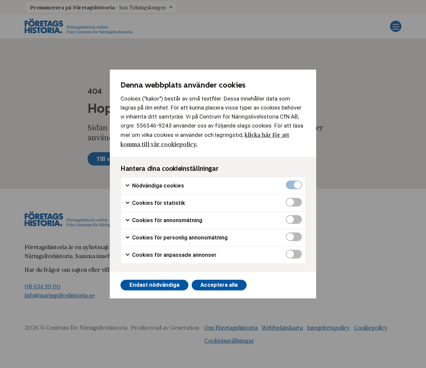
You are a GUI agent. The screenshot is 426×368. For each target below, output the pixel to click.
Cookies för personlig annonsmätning (179, 237)
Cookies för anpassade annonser (173, 254)
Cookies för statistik (158, 202)
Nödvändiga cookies (157, 185)
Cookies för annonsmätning (166, 220)
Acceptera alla (219, 284)
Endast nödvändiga (154, 284)
